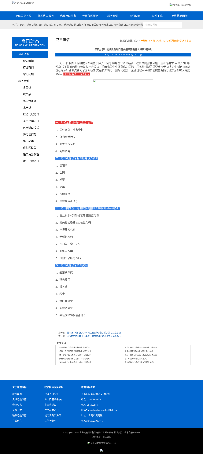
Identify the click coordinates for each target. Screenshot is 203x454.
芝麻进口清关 (31, 127)
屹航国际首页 (23, 15)
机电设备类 (29, 101)
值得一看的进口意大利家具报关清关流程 (75, 351)
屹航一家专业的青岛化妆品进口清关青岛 (141, 355)
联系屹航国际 (19, 415)
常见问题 (28, 74)
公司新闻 (28, 60)
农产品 (27, 94)
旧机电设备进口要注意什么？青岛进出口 (75, 359)
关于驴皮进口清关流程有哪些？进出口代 (75, 355)
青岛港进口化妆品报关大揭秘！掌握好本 (75, 362)
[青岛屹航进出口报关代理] (23, 3)
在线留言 (17, 421)
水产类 (27, 107)
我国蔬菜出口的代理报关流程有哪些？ (140, 362)
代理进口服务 (46, 15)
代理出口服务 (68, 15)
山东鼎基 (128, 432)
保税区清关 (29, 147)
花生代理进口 (31, 121)
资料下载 (157, 15)
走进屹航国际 (179, 15)
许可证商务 (29, 134)
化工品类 (28, 141)
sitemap (136, 432)
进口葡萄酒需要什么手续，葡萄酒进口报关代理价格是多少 (94, 336)
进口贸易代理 (31, 154)
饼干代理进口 (31, 161)
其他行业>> (50, 421)
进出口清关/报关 (53, 399)
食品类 (27, 87)
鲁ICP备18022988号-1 (92, 421)
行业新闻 (28, 67)
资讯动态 (135, 15)
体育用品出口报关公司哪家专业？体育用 (141, 348)
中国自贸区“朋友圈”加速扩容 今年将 (139, 351)
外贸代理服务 (90, 15)
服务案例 (112, 15)
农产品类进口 (51, 410)
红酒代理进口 (31, 114)
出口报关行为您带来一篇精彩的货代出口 (75, 348)
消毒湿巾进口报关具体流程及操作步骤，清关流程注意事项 (94, 333)
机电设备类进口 (52, 415)
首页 (136, 41)
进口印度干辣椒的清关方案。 (136, 359)
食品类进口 (50, 404)
